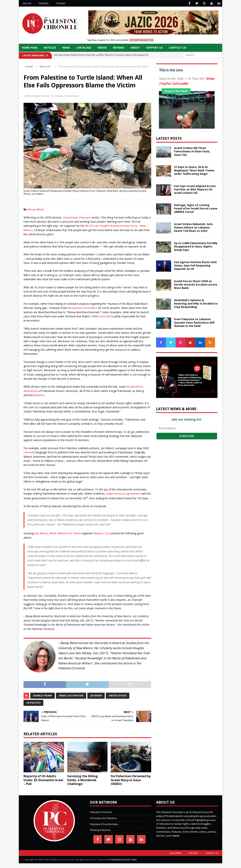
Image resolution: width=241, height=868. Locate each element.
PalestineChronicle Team (123, 859)
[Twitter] (197, 3)
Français (43, 3)
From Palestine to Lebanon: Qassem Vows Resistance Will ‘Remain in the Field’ (194, 322)
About (135, 47)
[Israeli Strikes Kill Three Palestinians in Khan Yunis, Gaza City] (163, 152)
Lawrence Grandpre (84, 308)
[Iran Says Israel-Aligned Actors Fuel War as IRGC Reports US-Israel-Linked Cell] (163, 190)
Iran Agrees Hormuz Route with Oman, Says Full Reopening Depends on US (195, 265)
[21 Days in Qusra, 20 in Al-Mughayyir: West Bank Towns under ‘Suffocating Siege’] (163, 171)
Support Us (154, 47)
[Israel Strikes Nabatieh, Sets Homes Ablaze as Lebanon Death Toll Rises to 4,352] (163, 228)
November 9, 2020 (38, 96)
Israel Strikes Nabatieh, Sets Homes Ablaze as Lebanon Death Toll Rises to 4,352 (193, 227)
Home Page (29, 47)
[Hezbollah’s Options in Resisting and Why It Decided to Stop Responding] (163, 304)
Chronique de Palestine (103, 818)
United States (118, 695)
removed (29, 452)
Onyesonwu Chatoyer (77, 217)
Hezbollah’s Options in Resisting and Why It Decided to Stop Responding (195, 303)
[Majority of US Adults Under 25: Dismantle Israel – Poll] (44, 757)
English (27, 3)
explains (38, 395)
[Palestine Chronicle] (54, 839)
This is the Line (171, 70)
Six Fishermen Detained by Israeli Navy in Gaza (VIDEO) (131, 780)
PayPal (165, 83)
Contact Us (177, 47)
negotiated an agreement (123, 493)
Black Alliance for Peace (65, 533)
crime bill (104, 316)
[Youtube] (211, 3)
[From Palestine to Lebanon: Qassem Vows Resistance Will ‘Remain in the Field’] (163, 323)
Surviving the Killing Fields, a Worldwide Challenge (82, 780)
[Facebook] (189, 3)
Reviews (118, 47)
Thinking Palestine (100, 830)
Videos (102, 47)
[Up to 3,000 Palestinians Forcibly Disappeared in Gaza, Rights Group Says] (163, 247)
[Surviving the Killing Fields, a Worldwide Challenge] (87, 757)
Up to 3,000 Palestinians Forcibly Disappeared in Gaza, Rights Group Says (195, 246)
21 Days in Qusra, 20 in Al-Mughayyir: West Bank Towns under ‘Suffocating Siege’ (194, 170)
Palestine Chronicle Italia (104, 824)
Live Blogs (83, 47)
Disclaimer (175, 853)
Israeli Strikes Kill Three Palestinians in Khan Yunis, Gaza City (192, 151)
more (176, 835)
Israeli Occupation (71, 695)
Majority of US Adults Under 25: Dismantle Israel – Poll (43, 780)
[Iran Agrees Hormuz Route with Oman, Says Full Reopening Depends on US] (163, 266)
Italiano (60, 3)
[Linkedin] (219, 3)
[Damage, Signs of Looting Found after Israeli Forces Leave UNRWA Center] (163, 209)
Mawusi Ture (102, 533)
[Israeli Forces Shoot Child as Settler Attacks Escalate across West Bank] (163, 285)
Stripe (210, 78)
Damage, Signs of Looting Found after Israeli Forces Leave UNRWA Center (195, 208)
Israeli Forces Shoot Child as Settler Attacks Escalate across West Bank (195, 284)
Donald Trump (42, 695)
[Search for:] (202, 54)
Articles (50, 47)
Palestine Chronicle (101, 812)
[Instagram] (204, 3)
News (66, 47)
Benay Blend (35, 209)
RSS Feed (193, 853)
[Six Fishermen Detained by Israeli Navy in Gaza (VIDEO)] (131, 757)
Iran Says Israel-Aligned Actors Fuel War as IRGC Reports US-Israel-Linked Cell (195, 189)
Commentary (71, 96)
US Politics (33, 702)
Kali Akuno (41, 533)
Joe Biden (96, 695)
